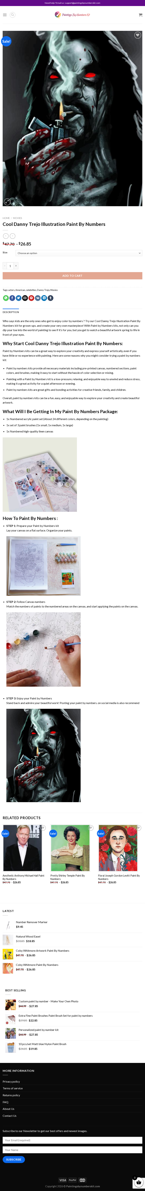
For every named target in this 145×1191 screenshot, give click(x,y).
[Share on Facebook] (12, 298)
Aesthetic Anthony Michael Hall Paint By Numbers (23, 877)
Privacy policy (11, 1081)
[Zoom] (7, 201)
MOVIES (17, 218)
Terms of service (13, 1088)
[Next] (142, 857)
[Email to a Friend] (25, 298)
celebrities (31, 290)
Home (6, 218)
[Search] (12, 15)
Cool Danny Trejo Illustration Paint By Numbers (73, 343)
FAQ (5, 1102)
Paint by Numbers (102, 325)
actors (11, 290)
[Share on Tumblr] (50, 298)
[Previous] (2, 857)
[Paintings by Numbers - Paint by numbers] (72, 15)
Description (11, 312)
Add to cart (72, 275)
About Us (8, 1108)
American (20, 290)
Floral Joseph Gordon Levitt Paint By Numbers (119, 877)
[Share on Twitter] (19, 298)
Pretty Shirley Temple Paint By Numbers (67, 877)
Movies (54, 290)
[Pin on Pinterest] (31, 298)
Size (5, 252)
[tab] (11, 312)
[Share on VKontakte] (38, 298)
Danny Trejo (43, 290)
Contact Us (9, 1115)
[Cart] (140, 15)
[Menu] (5, 14)
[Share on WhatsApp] (6, 298)
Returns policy (11, 1095)
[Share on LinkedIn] (44, 298)
